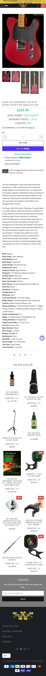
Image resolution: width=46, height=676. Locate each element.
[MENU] (1, 6)
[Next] (42, 41)
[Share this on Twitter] (14, 355)
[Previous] (4, 41)
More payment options (23, 154)
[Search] (38, 6)
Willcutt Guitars (12, 661)
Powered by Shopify (37, 661)
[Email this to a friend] (31, 355)
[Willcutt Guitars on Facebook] (17, 649)
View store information (12, 164)
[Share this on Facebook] (20, 355)
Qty (3, 132)
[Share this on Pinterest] (25, 355)
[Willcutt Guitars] (23, 6)
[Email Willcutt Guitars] (28, 649)
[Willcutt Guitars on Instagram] (24, 649)
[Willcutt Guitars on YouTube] (21, 649)
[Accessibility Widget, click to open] (42, 338)
